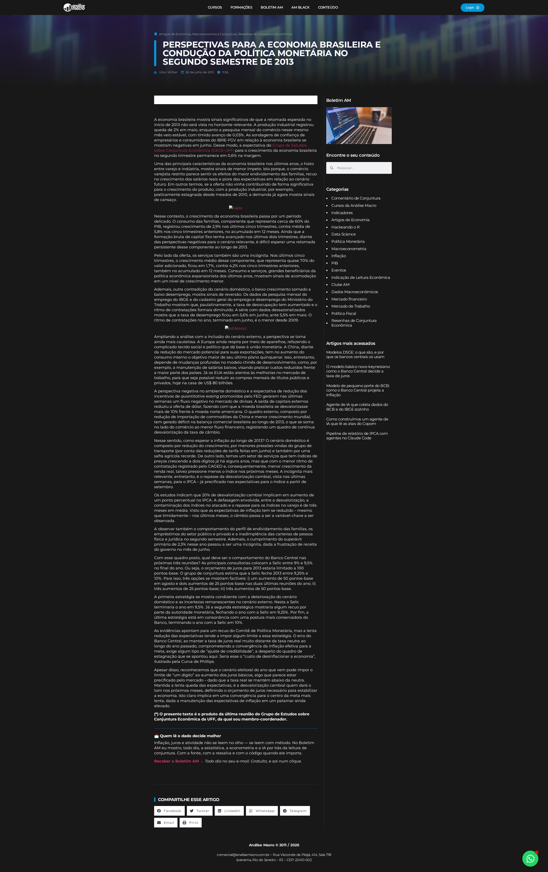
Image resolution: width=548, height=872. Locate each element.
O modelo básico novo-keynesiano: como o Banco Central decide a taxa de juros (358, 371)
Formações (241, 7)
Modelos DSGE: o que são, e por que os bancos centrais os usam (355, 354)
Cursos (215, 7)
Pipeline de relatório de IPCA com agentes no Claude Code (357, 436)
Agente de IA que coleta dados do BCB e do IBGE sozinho (357, 407)
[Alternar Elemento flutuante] (530, 859)
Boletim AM (272, 7)
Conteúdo (328, 7)
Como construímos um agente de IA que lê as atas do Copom (357, 421)
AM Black (300, 7)
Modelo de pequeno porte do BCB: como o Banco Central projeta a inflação (358, 390)
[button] (169, 811)
